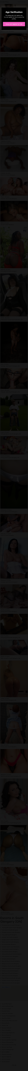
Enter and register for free (14, 24)
